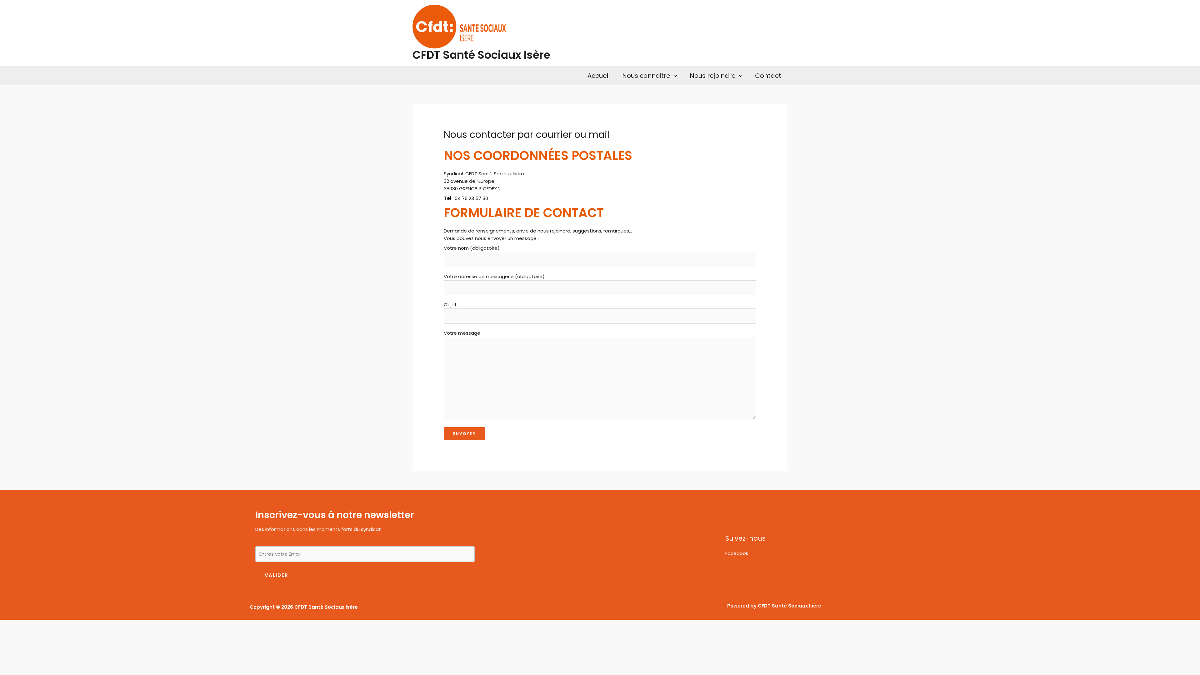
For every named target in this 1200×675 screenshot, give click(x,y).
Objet (450, 304)
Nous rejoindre (713, 75)
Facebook (736, 553)
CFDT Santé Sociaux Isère (481, 54)
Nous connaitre (646, 75)
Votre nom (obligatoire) (472, 248)
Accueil (599, 75)
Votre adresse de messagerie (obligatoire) (494, 276)
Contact (768, 75)
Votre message (462, 333)
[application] (673, 75)
